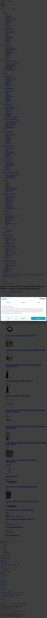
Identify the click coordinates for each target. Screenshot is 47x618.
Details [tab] (23, 302)
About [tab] (39, 302)
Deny (9, 318)
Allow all (38, 318)
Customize (23, 318)
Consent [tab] (8, 302)
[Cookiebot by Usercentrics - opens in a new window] (40, 299)
